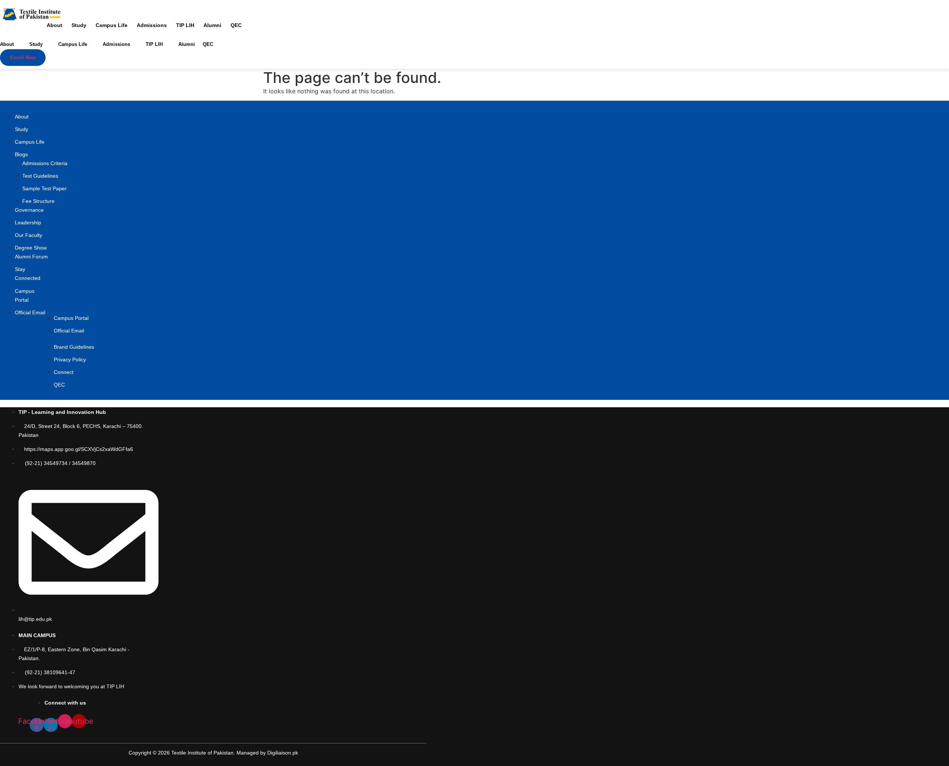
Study (79, 25)
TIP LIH (185, 25)
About (54, 25)
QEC (236, 25)
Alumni (212, 25)
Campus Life (112, 25)
